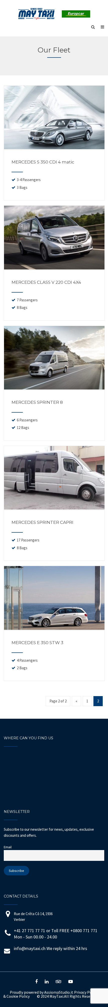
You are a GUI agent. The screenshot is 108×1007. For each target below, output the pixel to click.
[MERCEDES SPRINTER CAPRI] (54, 508)
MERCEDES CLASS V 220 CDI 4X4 (46, 282)
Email (8, 847)
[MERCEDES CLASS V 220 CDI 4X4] (54, 267)
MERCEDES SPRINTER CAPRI (42, 522)
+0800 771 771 (83, 930)
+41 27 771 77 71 (29, 930)
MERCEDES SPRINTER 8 (37, 402)
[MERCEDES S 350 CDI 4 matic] (54, 147)
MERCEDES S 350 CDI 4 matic (43, 161)
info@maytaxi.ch (29, 948)
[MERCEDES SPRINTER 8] (54, 387)
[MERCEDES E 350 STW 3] (54, 628)
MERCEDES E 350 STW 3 (37, 642)
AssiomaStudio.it (58, 992)
